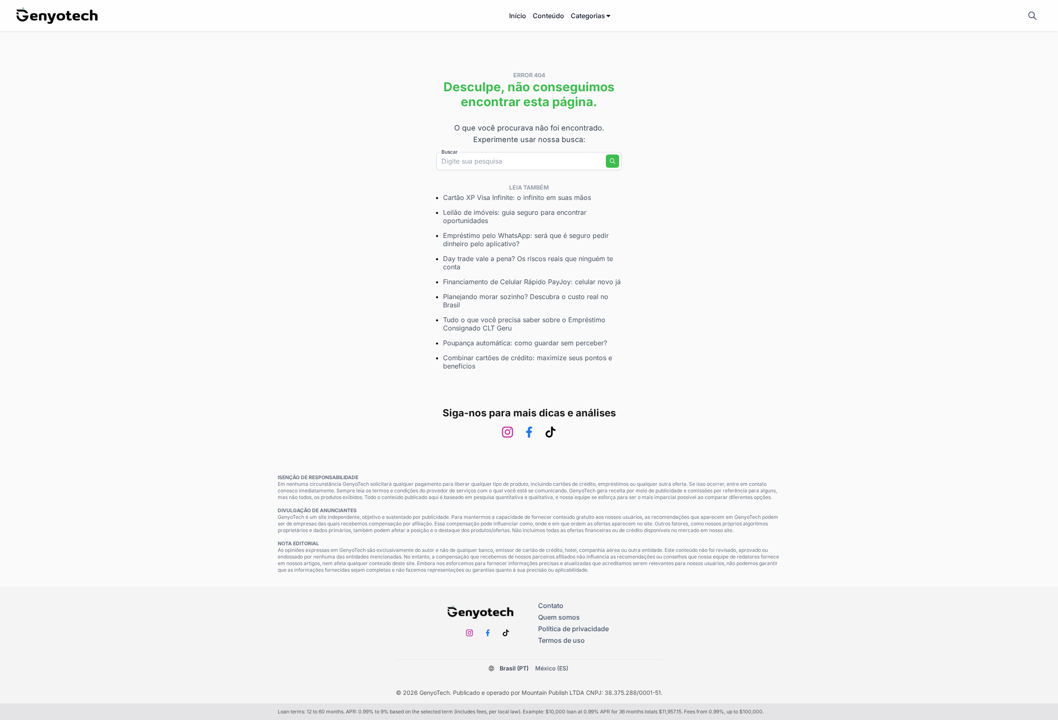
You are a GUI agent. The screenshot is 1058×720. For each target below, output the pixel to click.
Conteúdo (548, 16)
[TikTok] (550, 432)
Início (517, 16)
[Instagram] (507, 432)
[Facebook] (529, 432)
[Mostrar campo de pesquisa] (1032, 16)
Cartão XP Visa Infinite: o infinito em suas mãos (517, 197)
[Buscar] (612, 161)
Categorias (588, 16)
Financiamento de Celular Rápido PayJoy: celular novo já (532, 282)
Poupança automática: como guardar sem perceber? (525, 343)
